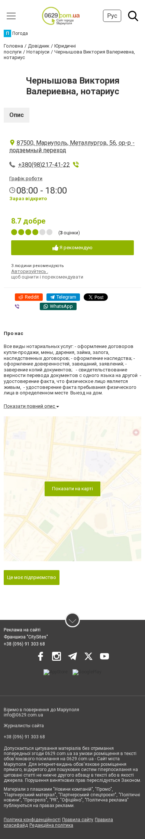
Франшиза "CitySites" (26, 637)
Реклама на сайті (22, 629)
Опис (16, 114)
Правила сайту (77, 819)
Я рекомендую (75, 247)
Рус (112, 15)
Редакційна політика (51, 825)
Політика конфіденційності (32, 819)
